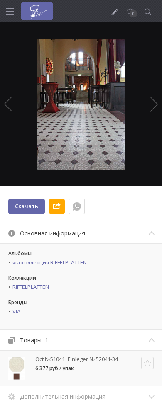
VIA (16, 311)
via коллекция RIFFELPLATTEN (49, 262)
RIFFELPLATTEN (30, 287)
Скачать (26, 206)
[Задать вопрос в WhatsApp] (77, 206)
